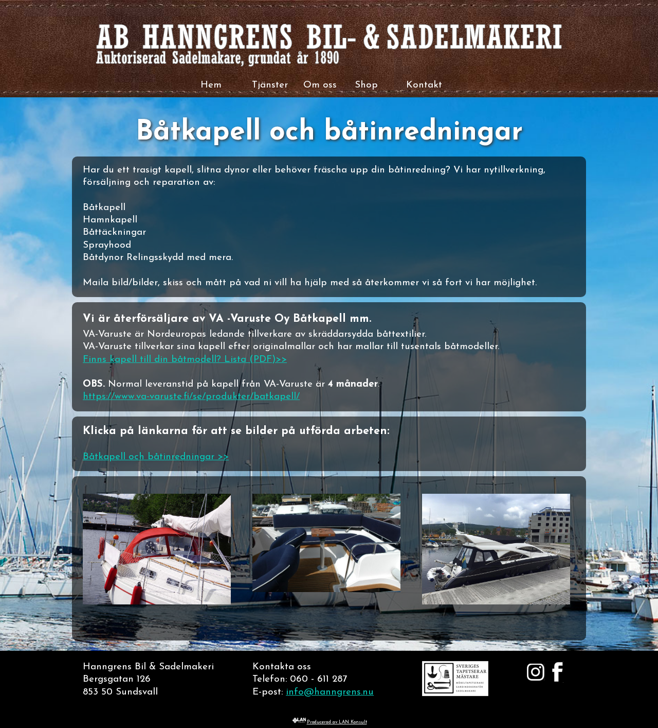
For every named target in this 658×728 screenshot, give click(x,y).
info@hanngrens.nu (330, 692)
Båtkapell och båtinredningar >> (156, 457)
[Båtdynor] (326, 590)
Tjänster (270, 85)
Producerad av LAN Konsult (337, 722)
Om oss (320, 85)
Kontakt (424, 85)
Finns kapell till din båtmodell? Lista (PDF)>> (185, 360)
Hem (211, 85)
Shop (366, 85)
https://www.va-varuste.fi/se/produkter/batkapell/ (191, 397)
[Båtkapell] (157, 602)
